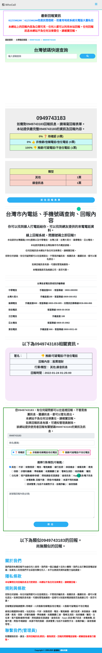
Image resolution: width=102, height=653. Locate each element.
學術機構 (38, 471)
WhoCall (10, 4)
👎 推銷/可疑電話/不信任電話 (75, 452)
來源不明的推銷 (70, 480)
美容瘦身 (69, 467)
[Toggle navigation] (96, 4)
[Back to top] (97, 639)
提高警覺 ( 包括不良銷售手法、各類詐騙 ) (46, 484)
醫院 (88, 471)
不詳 (20, 467)
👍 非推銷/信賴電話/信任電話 (43, 452)
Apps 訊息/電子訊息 (83, 475)
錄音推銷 (72, 484)
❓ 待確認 (19, 452)
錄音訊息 (66, 475)
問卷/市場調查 (53, 480)
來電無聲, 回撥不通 (35, 480)
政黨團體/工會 (52, 471)
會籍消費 (81, 467)
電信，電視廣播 (44, 467)
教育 (90, 467)
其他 (13, 467)
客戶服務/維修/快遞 (29, 475)
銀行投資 (58, 467)
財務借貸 (29, 467)
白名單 (14, 475)
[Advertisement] (51, 83)
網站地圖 (63, 650)
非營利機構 (25, 471)
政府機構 (79, 471)
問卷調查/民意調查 (50, 475)
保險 (15, 471)
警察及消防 (66, 471)
